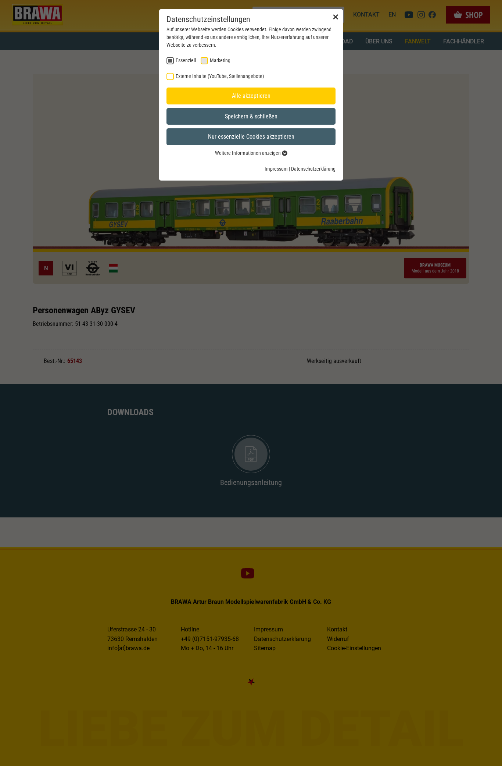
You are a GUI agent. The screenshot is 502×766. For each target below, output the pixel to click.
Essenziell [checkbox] (186, 60)
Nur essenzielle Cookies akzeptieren (251, 136)
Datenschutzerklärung (313, 169)
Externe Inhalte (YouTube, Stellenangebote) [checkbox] (220, 76)
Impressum (276, 169)
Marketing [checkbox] (220, 60)
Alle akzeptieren (251, 95)
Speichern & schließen (251, 116)
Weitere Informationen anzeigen (248, 153)
